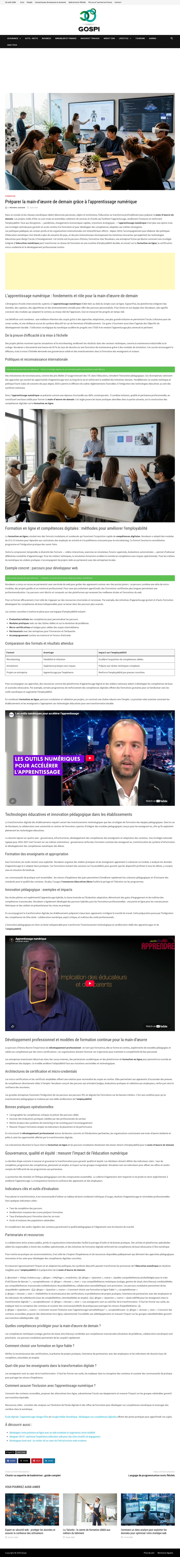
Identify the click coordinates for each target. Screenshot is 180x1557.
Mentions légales (165, 1552)
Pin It (38, 1461)
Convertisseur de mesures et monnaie (50, 2)
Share (12, 1461)
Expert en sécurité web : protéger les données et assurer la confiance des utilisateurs (30, 1531)
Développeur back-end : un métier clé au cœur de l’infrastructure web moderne (47, 1440)
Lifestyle (123, 38)
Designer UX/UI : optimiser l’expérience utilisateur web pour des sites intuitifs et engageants (54, 1436)
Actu (22, 2)
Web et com (109, 38)
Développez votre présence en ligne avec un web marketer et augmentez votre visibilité (52, 1432)
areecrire (21, 1452)
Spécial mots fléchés (77, 2)
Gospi (23, 1552)
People (29, 2)
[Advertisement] (90, 67)
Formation (10, 196)
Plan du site (149, 1552)
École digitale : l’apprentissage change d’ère (26, 1416)
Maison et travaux (90, 38)
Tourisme (140, 38)
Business (46, 38)
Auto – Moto (31, 38)
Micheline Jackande (17, 207)
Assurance (12, 38)
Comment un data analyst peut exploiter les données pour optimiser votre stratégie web (144, 1531)
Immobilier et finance (65, 38)
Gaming (152, 38)
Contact (118, 2)
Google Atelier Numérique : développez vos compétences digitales (84, 1416)
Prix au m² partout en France (100, 2)
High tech (12, 45)
